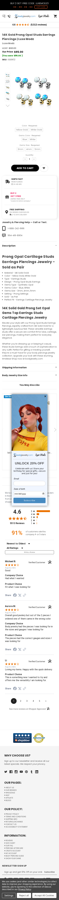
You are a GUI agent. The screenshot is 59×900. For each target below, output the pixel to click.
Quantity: (29, 155)
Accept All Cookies (44, 895)
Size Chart (10, 843)
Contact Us (10, 824)
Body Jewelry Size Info (14, 375)
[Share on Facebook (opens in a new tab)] (15, 595)
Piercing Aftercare (14, 848)
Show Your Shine (13, 858)
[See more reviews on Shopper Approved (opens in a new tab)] (24, 595)
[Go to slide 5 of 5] (3, 429)
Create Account (13, 851)
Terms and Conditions (15, 816)
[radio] (42, 511)
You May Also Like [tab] (29, 384)
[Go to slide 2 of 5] (55, 429)
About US (9, 787)
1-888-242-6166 (16, 228)
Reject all (24, 895)
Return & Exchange (14, 821)
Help (7, 795)
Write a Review (29, 552)
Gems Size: (29, 145)
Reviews (9, 840)
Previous (7, 68)
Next (7, 106)
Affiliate (9, 798)
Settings (8, 895)
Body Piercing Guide (14, 856)
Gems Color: (29, 135)
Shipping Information (14, 367)
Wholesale (10, 792)
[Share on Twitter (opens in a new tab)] (19, 595)
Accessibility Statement (16, 827)
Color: (29, 125)
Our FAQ (9, 845)
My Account (11, 853)
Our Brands (11, 790)
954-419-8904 (15, 235)
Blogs (8, 800)
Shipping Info (11, 819)
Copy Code (41, 7)
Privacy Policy (12, 814)
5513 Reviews (20, 523)
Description (8, 245)
